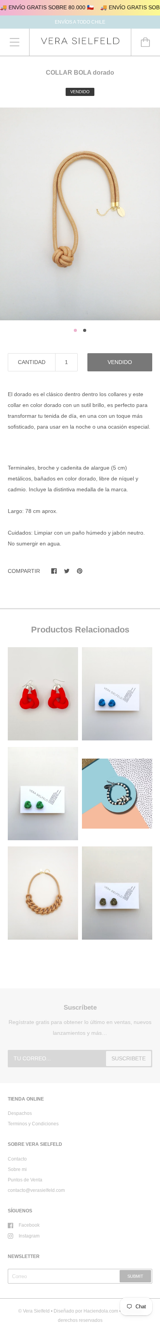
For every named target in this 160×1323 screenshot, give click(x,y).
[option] (80, 214)
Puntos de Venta (25, 1180)
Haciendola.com (100, 1311)
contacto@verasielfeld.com (36, 1190)
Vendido (120, 362)
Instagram (29, 1236)
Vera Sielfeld (36, 1311)
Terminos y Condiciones (33, 1123)
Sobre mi (17, 1169)
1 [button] (75, 330)
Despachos (20, 1113)
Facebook (29, 1225)
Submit (135, 1276)
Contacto (17, 1159)
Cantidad (31, 362)
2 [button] (84, 330)
